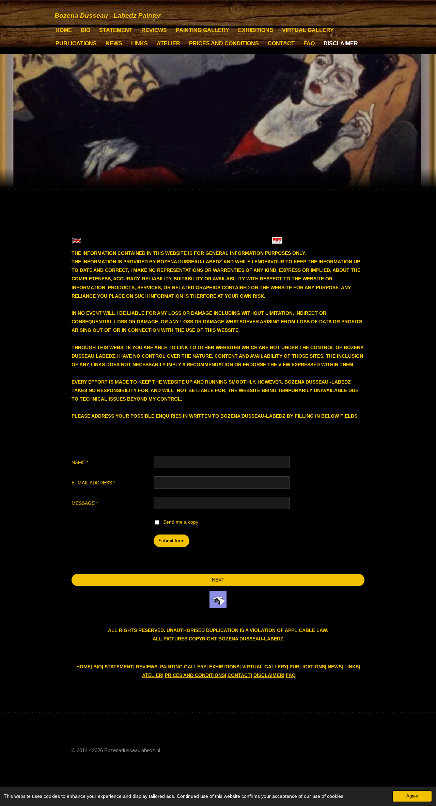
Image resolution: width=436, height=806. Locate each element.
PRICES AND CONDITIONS (195, 675)
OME (85, 666)
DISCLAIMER (268, 675)
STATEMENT (119, 666)
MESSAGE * (85, 503)
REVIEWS (146, 666)
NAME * (80, 462)
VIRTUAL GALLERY (264, 666)
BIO (97, 666)
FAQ (291, 675)
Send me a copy (180, 522)
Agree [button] (412, 796)
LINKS (351, 666)
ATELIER (152, 675)
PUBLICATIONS (307, 666)
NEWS (335, 666)
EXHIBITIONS (224, 666)
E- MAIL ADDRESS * (93, 482)
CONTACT (239, 675)
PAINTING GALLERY (183, 666)
